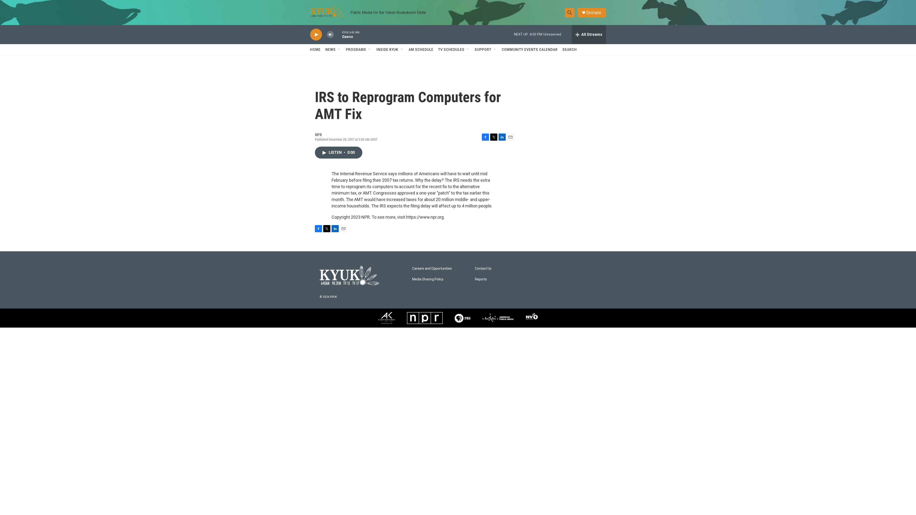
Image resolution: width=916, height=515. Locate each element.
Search (569, 50)
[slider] (338, 34)
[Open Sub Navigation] (339, 50)
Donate (593, 12)
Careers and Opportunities (432, 268)
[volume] (330, 34)
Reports (481, 279)
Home (315, 50)
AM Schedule (421, 50)
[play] (316, 34)
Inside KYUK (387, 50)
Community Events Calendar (530, 50)
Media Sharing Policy (427, 279)
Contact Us (483, 268)
